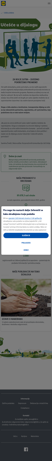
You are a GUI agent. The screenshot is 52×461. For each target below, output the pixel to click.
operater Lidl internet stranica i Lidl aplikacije (25, 218)
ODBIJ (26, 250)
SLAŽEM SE (26, 235)
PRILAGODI (26, 243)
